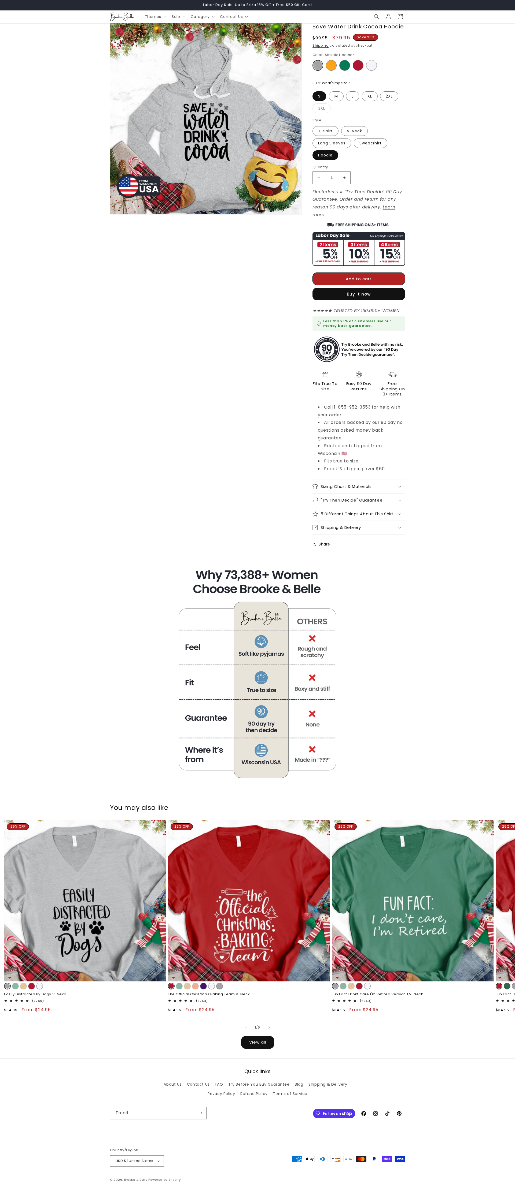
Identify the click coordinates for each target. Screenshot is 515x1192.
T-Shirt (325, 131)
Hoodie (325, 155)
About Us (173, 1084)
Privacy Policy (221, 1093)
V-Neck (354, 131)
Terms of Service (290, 1093)
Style (316, 120)
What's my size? (336, 82)
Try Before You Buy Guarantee (259, 1084)
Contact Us (198, 1084)
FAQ (219, 1084)
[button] (155, 16)
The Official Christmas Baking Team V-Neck (209, 994)
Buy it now (359, 294)
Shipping (320, 45)
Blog (299, 1084)
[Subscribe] (200, 1113)
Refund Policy (254, 1093)
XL (369, 96)
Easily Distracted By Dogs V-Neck (35, 994)
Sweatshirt (370, 143)
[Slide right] (269, 1027)
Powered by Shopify (164, 1180)
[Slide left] (246, 1027)
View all (257, 1042)
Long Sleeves (331, 143)
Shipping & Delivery (327, 1084)
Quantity (320, 167)
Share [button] (324, 544)
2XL (389, 96)
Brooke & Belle (136, 1180)
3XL (324, 109)
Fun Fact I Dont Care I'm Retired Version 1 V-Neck (377, 994)
